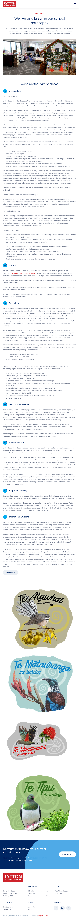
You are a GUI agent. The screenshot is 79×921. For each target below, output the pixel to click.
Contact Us (67, 854)
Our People (7, 909)
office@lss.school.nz (61, 891)
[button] (75, 4)
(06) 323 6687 (58, 893)
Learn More (10, 572)
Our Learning (8, 907)
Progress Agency (43, 915)
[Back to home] (9, 4)
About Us (31, 907)
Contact (31, 909)
